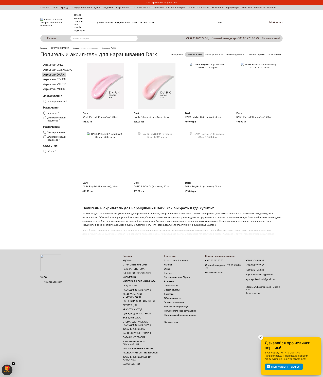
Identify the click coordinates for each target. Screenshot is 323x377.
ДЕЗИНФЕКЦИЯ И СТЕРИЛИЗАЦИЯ (132, 295)
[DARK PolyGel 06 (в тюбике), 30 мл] (157, 86)
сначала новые (194, 54)
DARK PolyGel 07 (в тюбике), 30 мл (100, 117)
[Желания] (244, 23)
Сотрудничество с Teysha (86, 7)
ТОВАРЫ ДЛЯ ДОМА (134, 329)
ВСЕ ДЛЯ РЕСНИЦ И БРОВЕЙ (139, 301)
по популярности (214, 54)
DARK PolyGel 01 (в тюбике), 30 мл (203, 186)
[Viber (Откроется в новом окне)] (210, 22)
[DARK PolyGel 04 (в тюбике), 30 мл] (157, 155)
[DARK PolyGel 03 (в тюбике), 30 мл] (259, 86)
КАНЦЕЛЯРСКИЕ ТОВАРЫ (137, 333)
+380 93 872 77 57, (197, 38)
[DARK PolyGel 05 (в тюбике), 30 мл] (208, 86)
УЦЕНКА (127, 260)
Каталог (44, 7)
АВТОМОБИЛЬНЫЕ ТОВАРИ (138, 348)
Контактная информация (225, 7)
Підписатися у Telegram (285, 366)
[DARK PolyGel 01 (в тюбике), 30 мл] (208, 155)
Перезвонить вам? (271, 38)
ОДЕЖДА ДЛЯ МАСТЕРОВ (137, 313)
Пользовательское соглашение (259, 7)
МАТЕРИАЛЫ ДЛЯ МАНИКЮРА (139, 281)
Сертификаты (123, 7)
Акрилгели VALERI (54, 84)
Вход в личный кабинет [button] (176, 260)
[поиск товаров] (135, 38)
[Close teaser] (13, 363)
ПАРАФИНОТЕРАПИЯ (134, 337)
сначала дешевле (235, 54)
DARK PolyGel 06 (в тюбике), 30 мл (152, 117)
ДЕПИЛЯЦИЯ (130, 305)
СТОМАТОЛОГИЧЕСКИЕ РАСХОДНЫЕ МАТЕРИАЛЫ (137, 323)
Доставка (159, 7)
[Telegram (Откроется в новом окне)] (206, 22)
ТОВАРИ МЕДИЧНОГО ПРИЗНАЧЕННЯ (134, 343)
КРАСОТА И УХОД (132, 309)
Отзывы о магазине (198, 7)
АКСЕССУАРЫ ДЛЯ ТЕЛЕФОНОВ (140, 352)
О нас (55, 7)
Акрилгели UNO (53, 64)
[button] (7, 370)
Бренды (65, 7)
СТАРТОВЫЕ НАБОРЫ (135, 264)
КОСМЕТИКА (129, 277)
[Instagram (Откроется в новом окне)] (197, 22)
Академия (108, 7)
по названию (274, 54)
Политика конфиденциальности (180, 315)
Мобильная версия (52, 282)
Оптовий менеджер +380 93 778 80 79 (235, 38)
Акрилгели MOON (54, 89)
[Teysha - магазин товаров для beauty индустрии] (50, 263)
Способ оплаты (142, 7)
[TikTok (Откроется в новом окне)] (202, 22)
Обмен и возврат (175, 7)
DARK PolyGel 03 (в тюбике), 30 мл (254, 117)
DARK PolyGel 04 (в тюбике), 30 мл (152, 186)
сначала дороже (256, 54)
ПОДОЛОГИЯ (130, 285)
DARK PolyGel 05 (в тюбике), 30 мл (203, 117)
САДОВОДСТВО (131, 364)
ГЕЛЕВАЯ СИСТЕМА (134, 269)
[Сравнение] (234, 23)
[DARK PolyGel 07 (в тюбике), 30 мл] (105, 86)
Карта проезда (253, 293)
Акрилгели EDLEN (54, 79)
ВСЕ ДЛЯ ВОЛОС (132, 317)
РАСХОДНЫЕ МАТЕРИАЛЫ (137, 290)
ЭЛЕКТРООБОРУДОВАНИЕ (137, 273)
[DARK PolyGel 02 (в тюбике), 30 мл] (105, 155)
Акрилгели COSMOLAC (57, 69)
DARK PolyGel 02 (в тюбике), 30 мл (100, 186)
